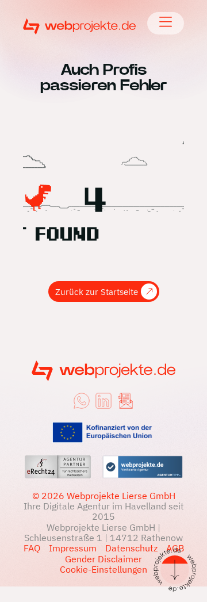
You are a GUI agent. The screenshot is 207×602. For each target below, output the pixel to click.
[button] (165, 23)
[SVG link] (79, 26)
